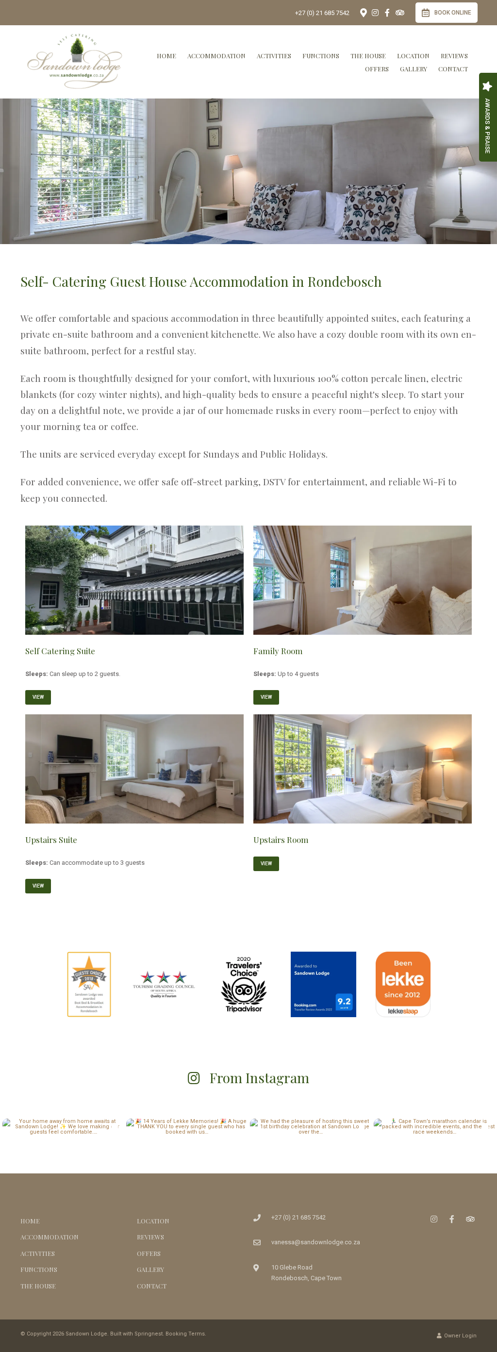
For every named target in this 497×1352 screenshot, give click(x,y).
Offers (377, 69)
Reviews (454, 55)
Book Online (452, 12)
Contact (453, 69)
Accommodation (216, 55)
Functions (320, 55)
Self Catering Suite (60, 650)
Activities (274, 55)
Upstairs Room (281, 839)
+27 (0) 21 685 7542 (322, 13)
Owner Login (460, 1336)
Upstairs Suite (51, 839)
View (38, 697)
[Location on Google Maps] (363, 12)
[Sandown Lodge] (74, 61)
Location (413, 55)
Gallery (413, 69)
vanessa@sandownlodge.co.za (315, 1242)
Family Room (278, 650)
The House (368, 55)
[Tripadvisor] (399, 12)
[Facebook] (387, 12)
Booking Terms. (186, 1334)
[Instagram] (375, 12)
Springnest (148, 1334)
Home (166, 55)
